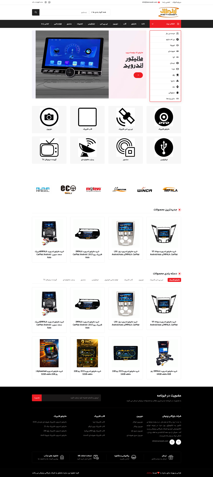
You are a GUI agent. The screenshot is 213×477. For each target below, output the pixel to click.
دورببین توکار (138, 422)
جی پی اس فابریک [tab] (156, 280)
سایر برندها (170, 98)
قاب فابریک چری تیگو (96, 426)
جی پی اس (104, 24)
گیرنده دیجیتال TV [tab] (50, 280)
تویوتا (172, 45)
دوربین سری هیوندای (134, 435)
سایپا (173, 80)
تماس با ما (166, 2)
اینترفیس (91, 24)
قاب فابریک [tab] (128, 280)
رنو (173, 86)
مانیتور (133, 24)
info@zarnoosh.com (150, 2)
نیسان (172, 63)
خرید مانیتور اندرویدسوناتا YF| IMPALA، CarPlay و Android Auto (164, 253)
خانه (143, 24)
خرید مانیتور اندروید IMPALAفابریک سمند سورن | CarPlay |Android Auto (49, 254)
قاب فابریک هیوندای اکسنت (94, 435)
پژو (173, 75)
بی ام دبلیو (170, 39)
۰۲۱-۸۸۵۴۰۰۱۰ (37, 2)
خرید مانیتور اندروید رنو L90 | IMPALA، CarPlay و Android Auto (125, 253)
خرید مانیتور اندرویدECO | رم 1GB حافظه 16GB (125, 373)
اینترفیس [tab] (95, 280)
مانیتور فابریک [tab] (174, 280)
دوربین (115, 24)
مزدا (173, 69)
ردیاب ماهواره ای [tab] (69, 280)
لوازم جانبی (58, 24)
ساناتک (149, 473)
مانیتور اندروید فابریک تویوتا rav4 (53, 435)
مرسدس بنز (170, 33)
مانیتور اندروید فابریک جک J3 (55, 426)
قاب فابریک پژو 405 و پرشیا (94, 430)
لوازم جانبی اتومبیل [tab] (111, 280)
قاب (124, 24)
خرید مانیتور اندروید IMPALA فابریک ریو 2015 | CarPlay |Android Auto (87, 254)
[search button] (35, 12)
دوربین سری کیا (137, 430)
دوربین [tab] (141, 280)
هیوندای (171, 51)
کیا (174, 57)
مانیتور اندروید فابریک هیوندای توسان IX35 (49, 422)
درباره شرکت (176, 2)
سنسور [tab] (83, 280)
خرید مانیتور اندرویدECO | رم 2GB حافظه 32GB (87, 373)
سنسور (69, 24)
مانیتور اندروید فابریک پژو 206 (55, 430)
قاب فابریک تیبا (99, 422)
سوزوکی (171, 92)
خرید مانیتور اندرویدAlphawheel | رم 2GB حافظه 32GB (49, 373)
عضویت (37, 398)
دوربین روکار (138, 426)
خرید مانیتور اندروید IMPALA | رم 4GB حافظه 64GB (164, 373)
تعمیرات (80, 24)
